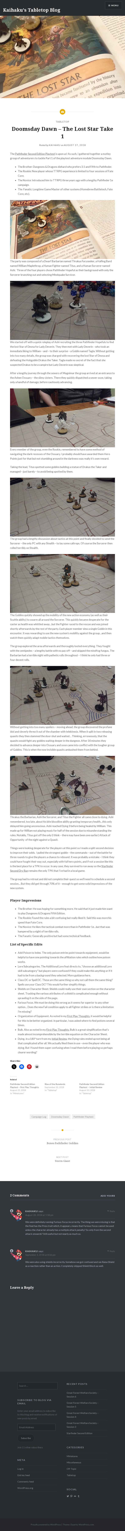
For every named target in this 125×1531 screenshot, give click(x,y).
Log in (20, 1468)
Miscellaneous (74, 1462)
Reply (112, 1211)
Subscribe (26, 1438)
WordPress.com (86, 1524)
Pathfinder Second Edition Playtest (35, 153)
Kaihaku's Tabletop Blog (31, 10)
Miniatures (72, 1456)
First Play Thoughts (78, 1016)
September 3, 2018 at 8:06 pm (40, 1254)
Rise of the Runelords (55, 1084)
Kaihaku (55, 145)
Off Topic (71, 1468)
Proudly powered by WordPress (46, 1524)
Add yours (108, 1195)
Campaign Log (39, 1116)
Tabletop (62, 121)
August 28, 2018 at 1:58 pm (39, 1215)
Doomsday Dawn (60, 1116)
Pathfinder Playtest (83, 1116)
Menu (115, 5)
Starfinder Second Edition (79, 1433)
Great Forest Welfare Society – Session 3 (82, 1425)
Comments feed (25, 1481)
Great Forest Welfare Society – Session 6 (82, 1394)
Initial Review (59, 1038)
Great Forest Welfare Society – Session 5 (82, 1404)
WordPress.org (25, 1488)
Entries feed (23, 1475)
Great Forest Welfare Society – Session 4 (82, 1415)
